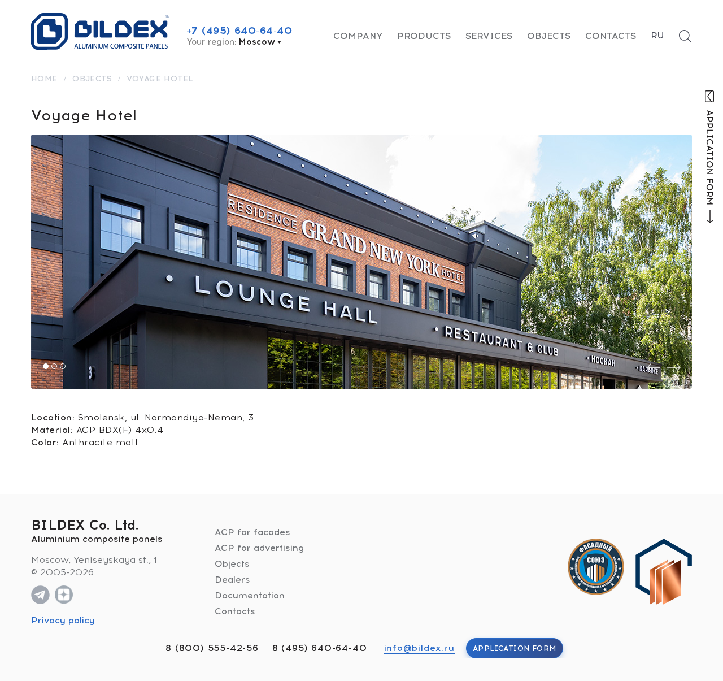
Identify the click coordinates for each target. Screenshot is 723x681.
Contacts (610, 36)
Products (424, 36)
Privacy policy (63, 620)
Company (357, 36)
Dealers (232, 579)
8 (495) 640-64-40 (319, 648)
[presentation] (653, 367)
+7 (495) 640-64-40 (239, 30)
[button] (46, 366)
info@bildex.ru (419, 648)
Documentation (250, 595)
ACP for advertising (259, 548)
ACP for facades (252, 532)
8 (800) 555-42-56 (212, 648)
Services (488, 36)
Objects (548, 36)
